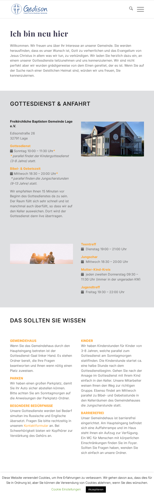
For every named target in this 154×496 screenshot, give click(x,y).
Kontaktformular (36, 426)
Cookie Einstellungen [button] (66, 489)
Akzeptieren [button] (95, 489)
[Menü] (138, 9)
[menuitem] (129, 9)
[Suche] (129, 9)
